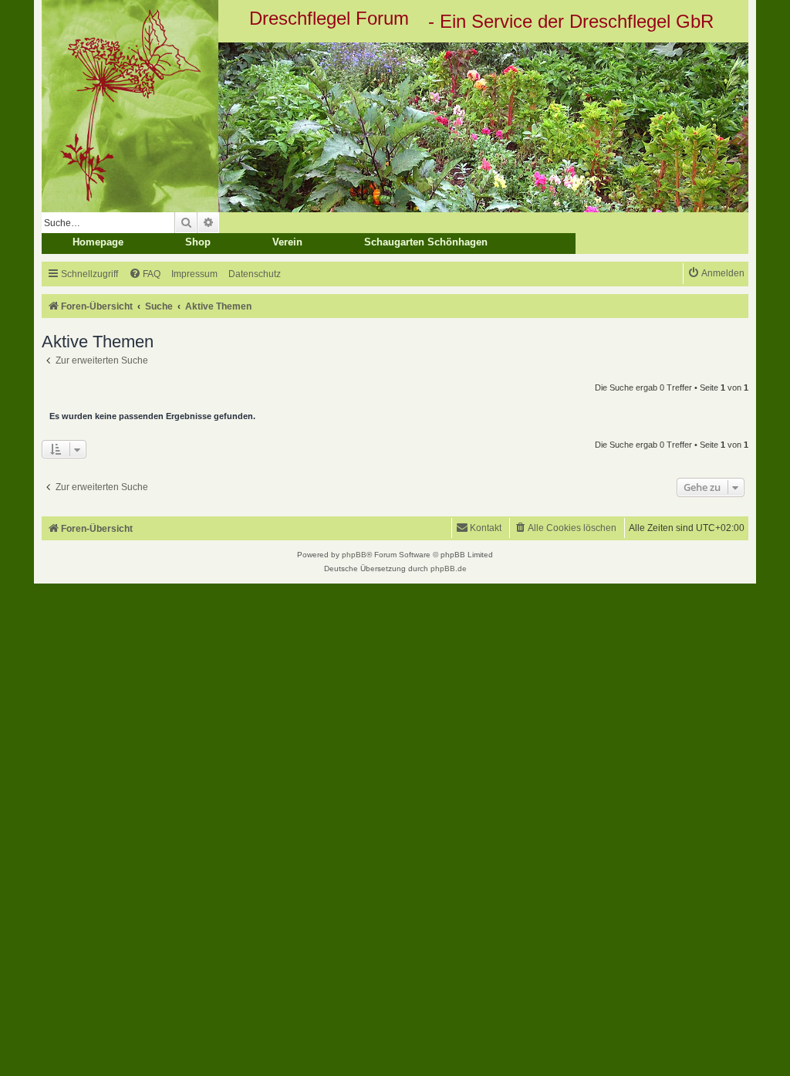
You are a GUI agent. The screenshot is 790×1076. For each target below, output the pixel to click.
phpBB (354, 554)
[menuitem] (144, 274)
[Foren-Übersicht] (395, 127)
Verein (287, 242)
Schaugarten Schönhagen (426, 242)
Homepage (98, 242)
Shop (198, 242)
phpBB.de (448, 568)
